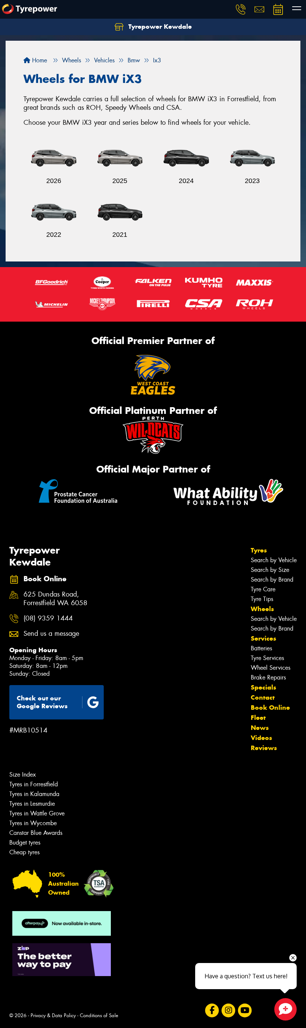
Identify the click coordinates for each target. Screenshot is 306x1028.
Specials (263, 687)
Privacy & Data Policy (53, 1015)
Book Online (270, 707)
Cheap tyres (24, 852)
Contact (263, 697)
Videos (261, 738)
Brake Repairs (268, 677)
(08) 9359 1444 (48, 618)
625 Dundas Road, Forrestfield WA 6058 (55, 598)
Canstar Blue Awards (35, 833)
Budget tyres (24, 842)
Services (263, 638)
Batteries (261, 648)
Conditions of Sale (99, 1015)
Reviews (264, 748)
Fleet (258, 717)
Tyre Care (263, 589)
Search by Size (270, 570)
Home (38, 60)
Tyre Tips (262, 599)
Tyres (259, 550)
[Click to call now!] (240, 9)
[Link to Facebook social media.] (212, 1011)
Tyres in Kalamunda (34, 794)
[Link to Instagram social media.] (228, 1011)
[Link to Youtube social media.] (245, 1011)
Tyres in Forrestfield (33, 784)
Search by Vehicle (274, 560)
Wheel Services (270, 668)
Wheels (262, 609)
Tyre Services (267, 658)
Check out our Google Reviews (42, 702)
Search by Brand (272, 579)
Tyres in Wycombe (33, 823)
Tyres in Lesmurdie (32, 804)
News (260, 728)
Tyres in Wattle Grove (37, 813)
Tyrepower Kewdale (159, 26)
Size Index (22, 774)
